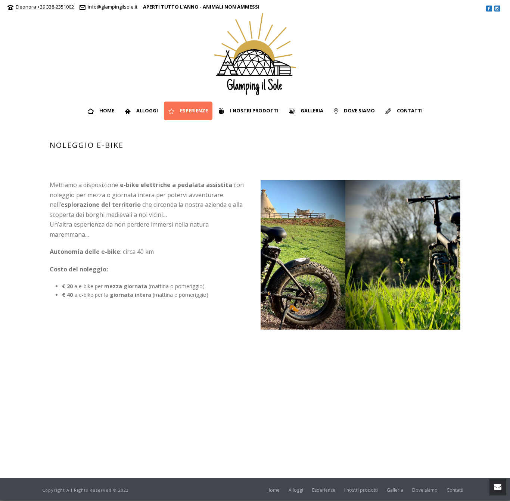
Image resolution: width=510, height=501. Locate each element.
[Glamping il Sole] (255, 54)
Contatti (410, 110)
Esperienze (194, 110)
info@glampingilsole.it (112, 6)
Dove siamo (359, 110)
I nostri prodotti (254, 110)
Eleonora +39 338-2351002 (45, 6)
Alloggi (147, 110)
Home (106, 110)
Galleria (312, 110)
